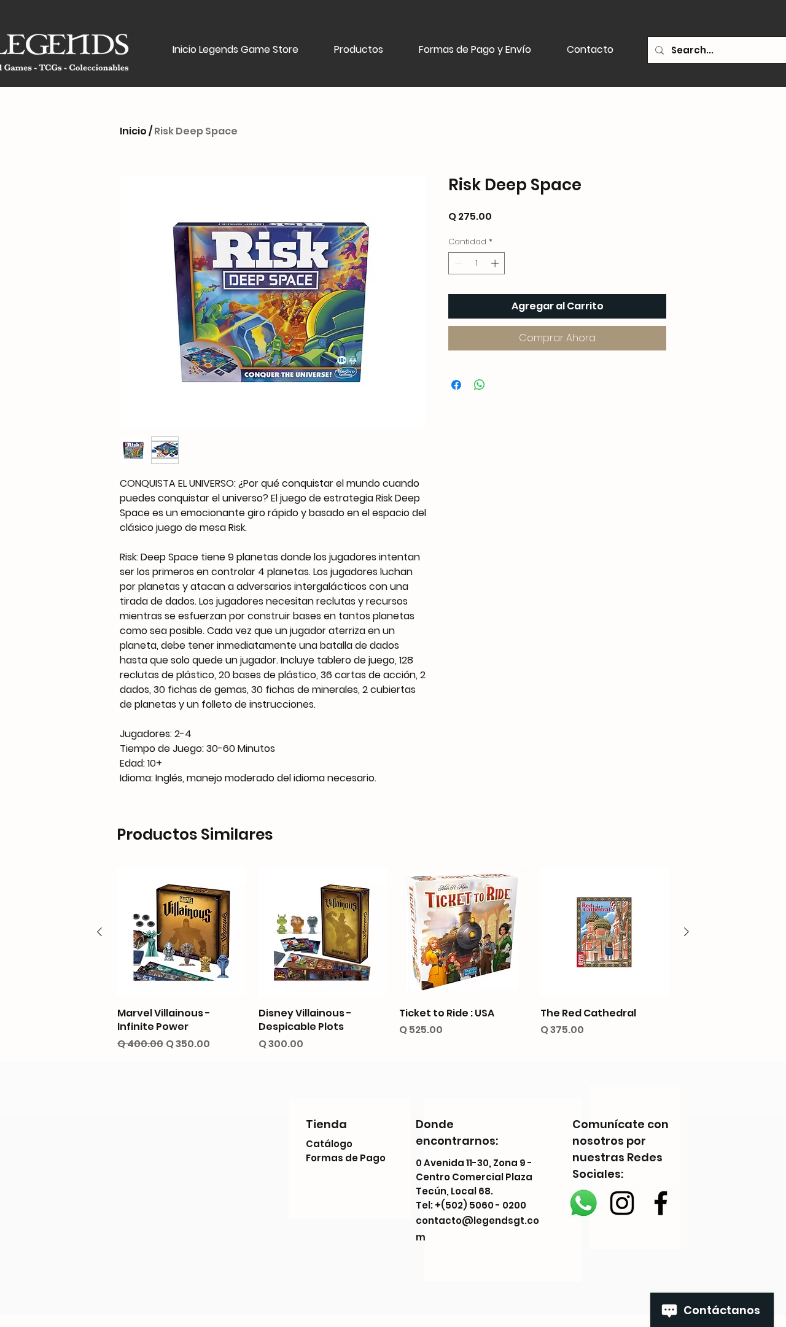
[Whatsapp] (583, 1203)
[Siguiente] (686, 931)
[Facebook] (661, 1203)
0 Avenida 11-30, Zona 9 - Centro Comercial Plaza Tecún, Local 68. (474, 1176)
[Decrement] (457, 263)
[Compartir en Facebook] (456, 384)
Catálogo (329, 1143)
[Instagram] (622, 1203)
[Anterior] (99, 931)
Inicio (133, 131)
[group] (393, 959)
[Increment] (496, 263)
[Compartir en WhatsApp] (479, 384)
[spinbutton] (477, 263)
